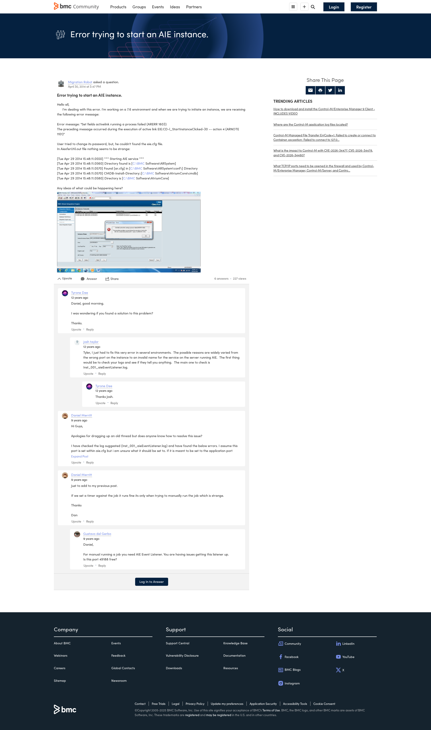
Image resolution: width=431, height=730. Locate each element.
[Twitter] (330, 90)
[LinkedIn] (340, 90)
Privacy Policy (195, 704)
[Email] (310, 90)
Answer (92, 279)
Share (114, 279)
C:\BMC (138, 163)
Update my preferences (227, 704)
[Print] (320, 90)
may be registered (218, 715)
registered (192, 715)
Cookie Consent (324, 704)
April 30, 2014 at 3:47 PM (84, 86)
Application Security (263, 704)
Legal (175, 704)
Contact (140, 704)
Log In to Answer (151, 581)
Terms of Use (271, 710)
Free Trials (158, 704)
